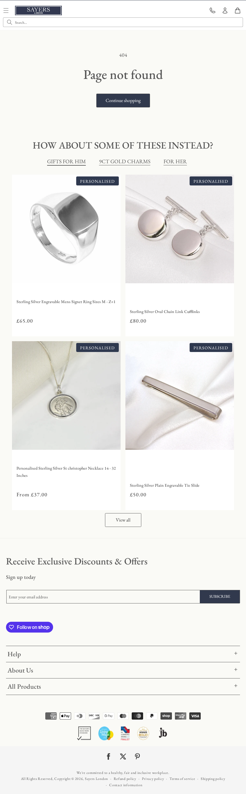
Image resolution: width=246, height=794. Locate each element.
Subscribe (219, 596)
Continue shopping (123, 100)
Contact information (125, 785)
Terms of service (182, 778)
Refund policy (125, 778)
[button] (237, 10)
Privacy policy (153, 778)
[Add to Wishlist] (115, 277)
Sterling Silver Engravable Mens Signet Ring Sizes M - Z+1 (66, 301)
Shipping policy (213, 778)
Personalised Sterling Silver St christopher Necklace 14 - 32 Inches (66, 471)
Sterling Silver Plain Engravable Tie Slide (165, 485)
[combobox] (123, 22)
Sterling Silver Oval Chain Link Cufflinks (165, 311)
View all (123, 520)
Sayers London (96, 778)
